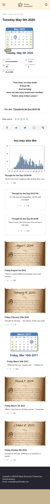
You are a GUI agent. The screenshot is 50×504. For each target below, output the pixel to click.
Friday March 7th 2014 (15, 406)
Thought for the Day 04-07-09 (25, 193)
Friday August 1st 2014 (15, 270)
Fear (8, 50)
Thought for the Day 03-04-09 (18, 175)
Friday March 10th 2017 (17, 361)
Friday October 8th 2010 (16, 450)
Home (4, 14)
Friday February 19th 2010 (17, 317)
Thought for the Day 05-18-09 (25, 219)
